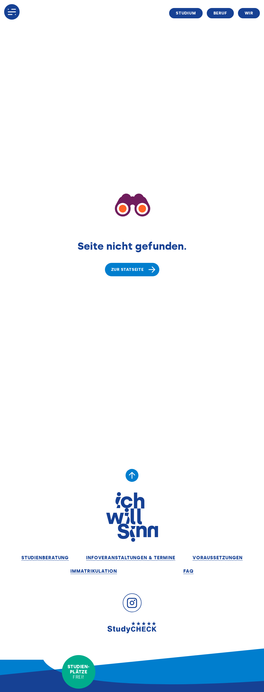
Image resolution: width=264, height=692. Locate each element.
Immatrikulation (93, 571)
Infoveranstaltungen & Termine (130, 558)
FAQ (188, 571)
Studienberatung (45, 558)
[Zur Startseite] (132, 517)
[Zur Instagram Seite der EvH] (132, 602)
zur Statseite (127, 269)
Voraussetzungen (218, 558)
